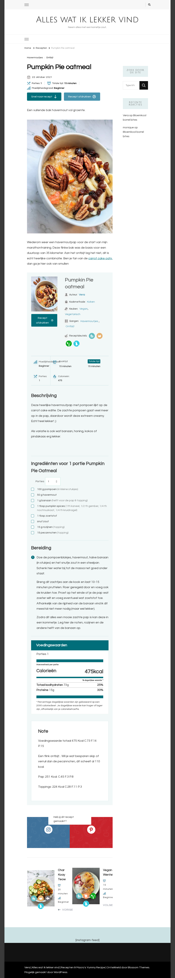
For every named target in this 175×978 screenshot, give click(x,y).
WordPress (60, 972)
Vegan (83, 308)
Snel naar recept (41, 96)
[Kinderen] (92, 336)
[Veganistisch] (69, 344)
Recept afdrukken (79, 96)
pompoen (57, 489)
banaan (62, 500)
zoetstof (47, 515)
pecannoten (53, 532)
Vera (82, 294)
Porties (40, 481)
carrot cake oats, (100, 258)
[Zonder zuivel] (76, 344)
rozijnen (51, 527)
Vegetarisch (72, 314)
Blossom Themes (138, 967)
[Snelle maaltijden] (100, 336)
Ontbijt (49, 57)
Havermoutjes (35, 57)
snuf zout (43, 521)
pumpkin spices (72, 508)
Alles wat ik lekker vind (87, 19)
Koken (91, 301)
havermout (47, 494)
